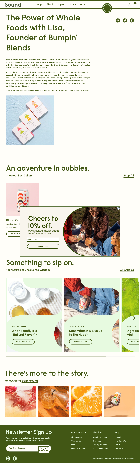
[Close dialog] (118, 208)
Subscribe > (43, 246)
